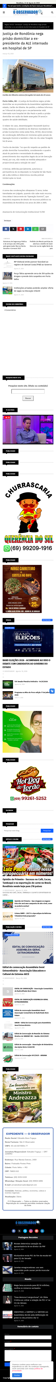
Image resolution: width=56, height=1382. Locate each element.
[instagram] (31, 1231)
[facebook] (14, 1231)
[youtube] (37, 1231)
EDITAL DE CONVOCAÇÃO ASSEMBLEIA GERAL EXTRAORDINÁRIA (31, 1001)
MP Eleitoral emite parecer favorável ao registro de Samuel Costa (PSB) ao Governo (33, 263)
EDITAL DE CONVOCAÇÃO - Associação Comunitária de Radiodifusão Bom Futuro (34, 990)
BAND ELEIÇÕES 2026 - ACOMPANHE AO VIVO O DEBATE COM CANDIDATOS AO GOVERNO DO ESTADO (26, 664)
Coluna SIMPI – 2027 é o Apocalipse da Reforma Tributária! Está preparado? (33, 914)
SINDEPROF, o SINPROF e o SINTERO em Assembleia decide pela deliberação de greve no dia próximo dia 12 (31, 1315)
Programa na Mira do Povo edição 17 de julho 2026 (32, 693)
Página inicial (9, 25)
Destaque (18, 25)
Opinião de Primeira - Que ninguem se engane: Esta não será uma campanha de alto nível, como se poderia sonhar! (33, 903)
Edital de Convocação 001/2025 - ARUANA (31, 1055)
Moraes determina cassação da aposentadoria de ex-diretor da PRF (29, 1245)
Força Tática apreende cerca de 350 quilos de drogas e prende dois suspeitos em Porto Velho (33, 276)
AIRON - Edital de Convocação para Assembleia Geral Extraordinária (33, 1024)
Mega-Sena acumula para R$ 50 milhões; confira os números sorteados (31, 1286)
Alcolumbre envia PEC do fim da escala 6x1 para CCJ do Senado (32, 1257)
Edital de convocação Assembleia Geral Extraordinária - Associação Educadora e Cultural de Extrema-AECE (24, 971)
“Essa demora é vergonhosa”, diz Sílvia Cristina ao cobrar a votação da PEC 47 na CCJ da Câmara (32, 1300)
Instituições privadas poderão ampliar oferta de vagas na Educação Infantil (33, 289)
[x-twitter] (19, 1231)
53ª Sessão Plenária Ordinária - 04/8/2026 (31, 681)
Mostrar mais (47, 620)
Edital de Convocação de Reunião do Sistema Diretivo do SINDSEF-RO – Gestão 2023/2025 (32, 1035)
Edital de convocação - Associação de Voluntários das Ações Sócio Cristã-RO (34, 1046)
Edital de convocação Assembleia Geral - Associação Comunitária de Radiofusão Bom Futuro (32, 1012)
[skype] (25, 1231)
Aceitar (17, 1375)
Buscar (28, 398)
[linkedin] (42, 1231)
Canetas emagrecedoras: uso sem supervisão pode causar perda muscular (31, 1269)
